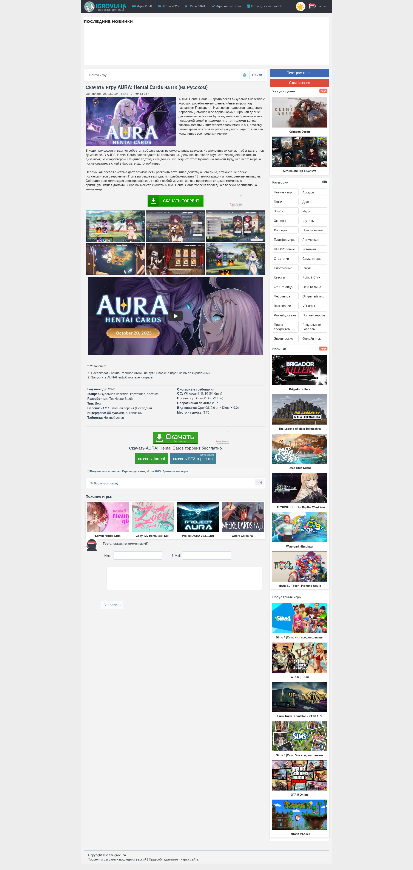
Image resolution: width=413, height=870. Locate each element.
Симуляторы (311, 258)
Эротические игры (175, 471)
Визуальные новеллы (105, 471)
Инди (306, 211)
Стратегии (281, 258)
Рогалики (309, 249)
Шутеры (308, 220)
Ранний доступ (285, 315)
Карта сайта (189, 859)
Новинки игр (283, 192)
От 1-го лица (283, 286)
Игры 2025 (170, 6)
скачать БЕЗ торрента (193, 458)
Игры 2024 (197, 6)
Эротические (283, 338)
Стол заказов (299, 82)
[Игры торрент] (106, 6)
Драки (306, 201)
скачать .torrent (151, 458)
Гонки (278, 201)
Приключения (312, 230)
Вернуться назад (105, 483)
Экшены (280, 220)
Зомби (278, 211)
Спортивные (283, 268)
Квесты (279, 277)
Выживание (282, 305)
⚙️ (244, 74)
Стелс (307, 268)
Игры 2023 (154, 471)
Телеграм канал (299, 72)
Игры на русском (228, 6)
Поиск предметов (282, 326)
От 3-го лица (311, 286)
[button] (259, 482)
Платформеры (284, 239)
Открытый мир (313, 296)
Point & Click (311, 277)
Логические (310, 239)
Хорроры (280, 230)
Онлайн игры (312, 338)
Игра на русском (133, 471)
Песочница (282, 296)
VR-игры (308, 305)
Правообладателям (163, 859)
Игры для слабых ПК (266, 6)
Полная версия (313, 315)
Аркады (308, 192)
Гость (321, 6)
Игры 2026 (144, 6)
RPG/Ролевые (284, 249)
